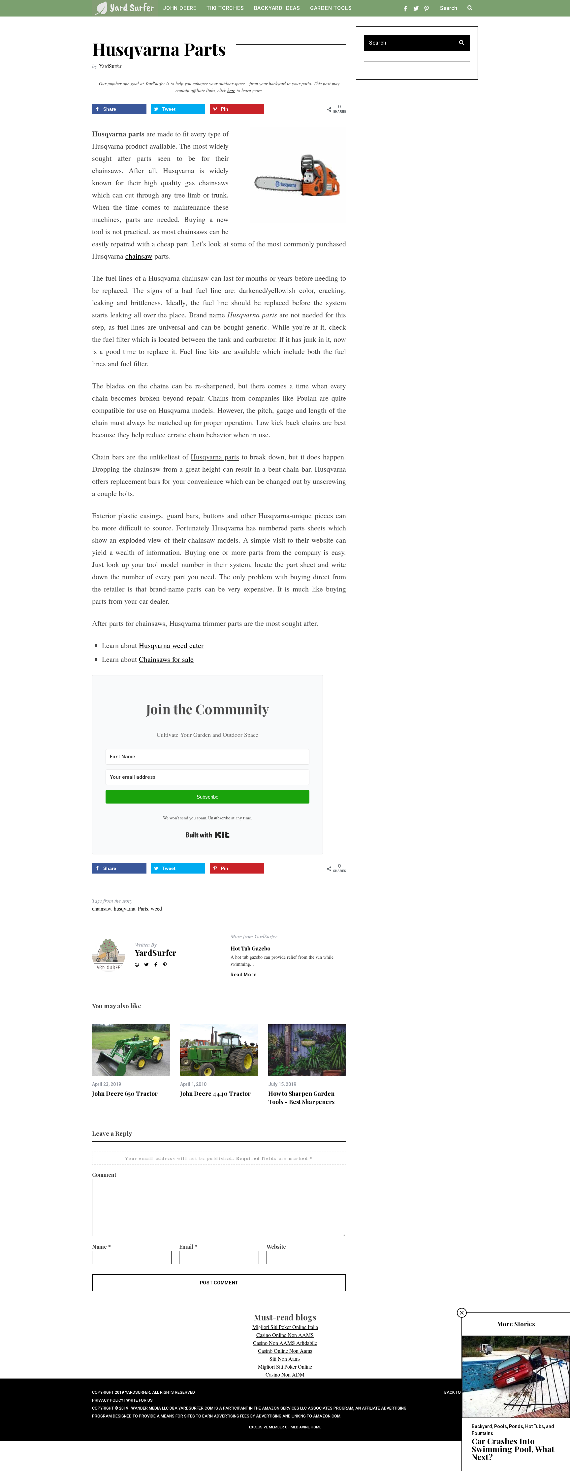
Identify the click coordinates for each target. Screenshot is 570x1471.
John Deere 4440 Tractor (215, 1093)
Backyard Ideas (277, 8)
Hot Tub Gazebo (250, 948)
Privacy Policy (107, 1400)
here (231, 90)
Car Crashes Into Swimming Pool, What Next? (513, 1449)
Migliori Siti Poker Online (285, 1366)
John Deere (180, 8)
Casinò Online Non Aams (285, 1350)
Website (276, 1246)
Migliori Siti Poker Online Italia (285, 1326)
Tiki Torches (225, 8)
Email (188, 1246)
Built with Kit (208, 835)
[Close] (462, 1313)
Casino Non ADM (285, 1374)
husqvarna (124, 908)
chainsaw (138, 256)
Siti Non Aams (285, 1358)
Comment (104, 1174)
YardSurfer (110, 65)
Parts (143, 908)
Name (101, 1246)
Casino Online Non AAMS (285, 1334)
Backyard (482, 1426)
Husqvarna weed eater (171, 645)
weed (156, 908)
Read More (243, 974)
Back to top (457, 1392)
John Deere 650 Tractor (125, 1093)
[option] (131, 1060)
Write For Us (139, 1400)
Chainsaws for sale (166, 659)
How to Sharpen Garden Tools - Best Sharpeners (301, 1097)
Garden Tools (331, 8)
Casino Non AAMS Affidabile (285, 1342)
